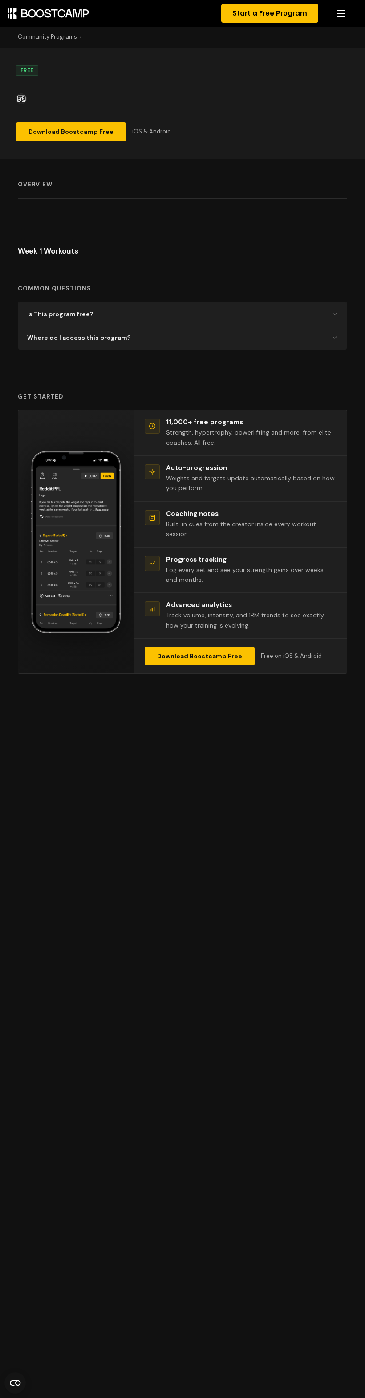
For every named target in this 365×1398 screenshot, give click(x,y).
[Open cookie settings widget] (15, 1383)
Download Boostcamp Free (71, 132)
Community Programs (47, 36)
